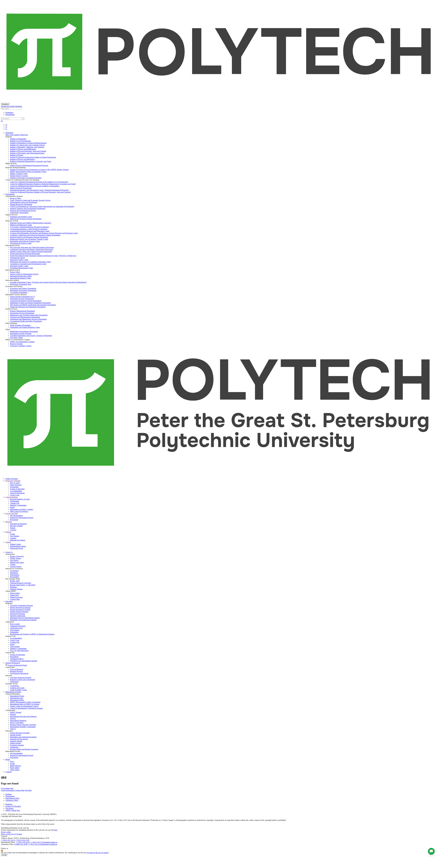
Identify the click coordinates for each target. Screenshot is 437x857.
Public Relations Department (20, 325)
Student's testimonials (17, 616)
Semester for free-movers (19, 739)
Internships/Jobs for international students (25, 618)
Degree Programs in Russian (20, 607)
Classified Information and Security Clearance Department (31, 336)
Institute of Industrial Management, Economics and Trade (30, 161)
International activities (13, 692)
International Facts (16, 698)
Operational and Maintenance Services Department (28, 319)
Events (12, 534)
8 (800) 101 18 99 (21, 844)
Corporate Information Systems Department (25, 301)
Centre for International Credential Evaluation (26, 708)
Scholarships (14, 501)
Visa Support (14, 630)
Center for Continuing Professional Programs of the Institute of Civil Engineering (39, 182)
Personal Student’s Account (20, 499)
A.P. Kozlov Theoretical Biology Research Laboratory (29, 227)
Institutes (8, 794)
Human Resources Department (21, 204)
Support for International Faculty (21, 518)
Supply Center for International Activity (24, 274)
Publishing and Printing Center (21, 217)
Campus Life (14, 503)
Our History (14, 560)
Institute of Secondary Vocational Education (26, 178)
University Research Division (20, 677)
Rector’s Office (15, 198)
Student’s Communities (18, 648)
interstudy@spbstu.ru (49, 844)
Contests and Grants (17, 688)
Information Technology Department (23, 290)
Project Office (15, 272)
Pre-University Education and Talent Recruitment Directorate (32, 247)
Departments (10, 115)
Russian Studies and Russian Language (24, 749)
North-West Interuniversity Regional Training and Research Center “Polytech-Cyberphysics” (43, 256)
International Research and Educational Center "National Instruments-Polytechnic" (39, 190)
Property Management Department (22, 311)
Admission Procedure (17, 626)
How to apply (15, 483)
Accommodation (16, 491)
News (12, 762)
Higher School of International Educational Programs (29, 165)
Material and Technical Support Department (25, 219)
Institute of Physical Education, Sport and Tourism (28, 151)
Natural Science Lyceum (19, 176)
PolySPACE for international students (23, 661)
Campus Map (15, 599)
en (2, 121)
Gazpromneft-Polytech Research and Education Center (29, 231)
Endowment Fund (16, 548)
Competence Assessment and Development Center (28, 264)
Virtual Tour (14, 595)
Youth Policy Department (19, 213)
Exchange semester (17, 745)
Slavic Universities (16, 723)
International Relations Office (20, 278)
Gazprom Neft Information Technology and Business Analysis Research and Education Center (44, 233)
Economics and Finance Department (23, 288)
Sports (12, 507)
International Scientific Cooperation (23, 727)
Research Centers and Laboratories (22, 680)
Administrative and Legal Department (23, 202)
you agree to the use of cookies (97, 853)
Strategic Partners (16, 589)
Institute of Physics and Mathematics (23, 149)
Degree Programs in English (20, 610)
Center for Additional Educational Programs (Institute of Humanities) (34, 186)
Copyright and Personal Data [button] (11, 816)
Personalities (14, 577)
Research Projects (16, 671)
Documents (14, 520)
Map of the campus (12, 135)
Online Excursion (16, 597)
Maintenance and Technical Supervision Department (29, 315)
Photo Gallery (15, 593)
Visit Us (13, 729)
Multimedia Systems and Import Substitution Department (30, 303)
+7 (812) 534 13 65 (22, 840)
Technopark (14, 682)
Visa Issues (9, 808)
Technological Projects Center (21, 243)
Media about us (15, 766)
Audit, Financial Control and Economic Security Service (30, 200)
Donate (12, 528)
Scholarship (14, 487)
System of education (17, 489)
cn (6, 125)
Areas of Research (16, 669)
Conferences (14, 686)
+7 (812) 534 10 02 (23, 842)
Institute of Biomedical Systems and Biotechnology (28, 143)
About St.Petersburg (17, 493)
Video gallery (15, 770)
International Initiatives (18, 721)
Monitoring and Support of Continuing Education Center (30, 262)
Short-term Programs (17, 614)
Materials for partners (17, 540)
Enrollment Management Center (21, 268)
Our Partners (14, 536)
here (55, 830)
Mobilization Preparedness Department (24, 331)
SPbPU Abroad (15, 712)
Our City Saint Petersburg (19, 651)
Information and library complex (21, 509)
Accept (4, 855)
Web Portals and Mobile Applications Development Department (33, 305)
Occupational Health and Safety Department (26, 321)
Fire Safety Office (16, 338)
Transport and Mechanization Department (25, 317)
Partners (13, 714)
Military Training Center (18, 174)
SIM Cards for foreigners (19, 511)
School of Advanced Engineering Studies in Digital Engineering (33, 157)
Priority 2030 (14, 581)
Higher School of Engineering (21, 188)
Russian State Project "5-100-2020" (23, 585)
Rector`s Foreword (17, 556)
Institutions (9, 113)
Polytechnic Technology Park (20, 284)
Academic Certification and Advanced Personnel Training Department (35, 235)
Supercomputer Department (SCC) (22, 297)
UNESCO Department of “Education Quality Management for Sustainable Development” (42, 206)
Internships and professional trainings (23, 620)
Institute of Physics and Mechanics (22, 159)
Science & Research (12, 663)
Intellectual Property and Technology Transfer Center (29, 239)
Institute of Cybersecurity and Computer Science (27, 145)
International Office (17, 700)
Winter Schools (15, 743)
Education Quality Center (19, 260)
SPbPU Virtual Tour (12, 810)
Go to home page (7, 788)
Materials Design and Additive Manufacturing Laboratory (30, 223)
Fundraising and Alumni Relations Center (25, 327)
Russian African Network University (23, 725)
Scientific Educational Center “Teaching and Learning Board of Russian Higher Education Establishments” (48, 282)
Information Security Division (20, 333)
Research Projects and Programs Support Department (29, 237)
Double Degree (15, 735)
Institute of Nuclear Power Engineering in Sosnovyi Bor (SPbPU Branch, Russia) (39, 170)
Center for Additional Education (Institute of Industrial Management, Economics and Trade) (43, 184)
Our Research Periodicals (19, 673)
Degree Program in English (20, 733)
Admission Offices (16, 659)
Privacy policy (6, 832)
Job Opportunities (16, 515)
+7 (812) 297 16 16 (8, 840)
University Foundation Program (21, 605)
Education (9, 601)
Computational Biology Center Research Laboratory (29, 229)
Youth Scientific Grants (18, 690)
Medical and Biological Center (21, 225)
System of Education (17, 655)
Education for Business (18, 524)
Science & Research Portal (17, 665)
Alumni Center (15, 544)
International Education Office (21, 276)
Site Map (28, 790)
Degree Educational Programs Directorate (25, 254)
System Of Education (13, 806)
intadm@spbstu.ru (50, 842)
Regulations (14, 657)
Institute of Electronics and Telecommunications (27, 153)
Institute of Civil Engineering (20, 141)
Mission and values (17, 562)
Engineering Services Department (22, 313)
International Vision (17, 696)
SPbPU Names (15, 558)
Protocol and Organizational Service (23, 211)
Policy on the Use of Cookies (11, 834)
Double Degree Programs (19, 612)
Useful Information (8, 790)
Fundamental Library (17, 258)
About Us (9, 552)
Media (7, 759)
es (6, 129)
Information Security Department (22, 299)
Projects (13, 718)
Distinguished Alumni (18, 546)
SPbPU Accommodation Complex (22, 342)
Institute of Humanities (18, 139)
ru (6, 127)
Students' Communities (18, 505)
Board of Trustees (16, 344)
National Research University (20, 583)
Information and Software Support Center (25, 241)
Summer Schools (16, 741)
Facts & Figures (15, 567)
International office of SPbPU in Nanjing (24, 704)
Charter (12, 564)
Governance (14, 571)
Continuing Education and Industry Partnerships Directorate (31, 249)
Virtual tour (23, 135)
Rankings (13, 587)
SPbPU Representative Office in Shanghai (25, 702)
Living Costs (14, 495)
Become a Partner (16, 526)
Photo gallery (15, 768)
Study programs (15, 485)
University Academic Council (20, 346)
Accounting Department (18, 292)
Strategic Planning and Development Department (27, 208)
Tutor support (15, 646)
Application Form (16, 628)
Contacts (13, 530)
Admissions (14, 747)
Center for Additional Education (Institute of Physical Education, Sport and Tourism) (40, 192)
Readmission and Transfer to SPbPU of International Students (32, 634)
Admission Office (11, 800)
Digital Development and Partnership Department (28, 307)
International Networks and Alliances (23, 716)
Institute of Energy (16, 155)
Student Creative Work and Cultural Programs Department (31, 252)
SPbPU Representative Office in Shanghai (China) (28, 172)
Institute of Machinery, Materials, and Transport (27, 147)
